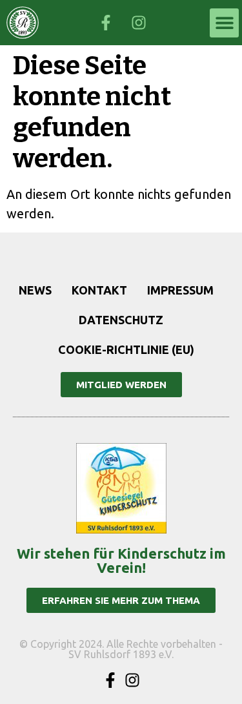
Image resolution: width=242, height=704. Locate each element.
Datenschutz (121, 319)
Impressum (180, 290)
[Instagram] (132, 680)
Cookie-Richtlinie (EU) (126, 349)
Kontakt (99, 290)
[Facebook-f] (110, 680)
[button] (224, 22)
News (35, 290)
